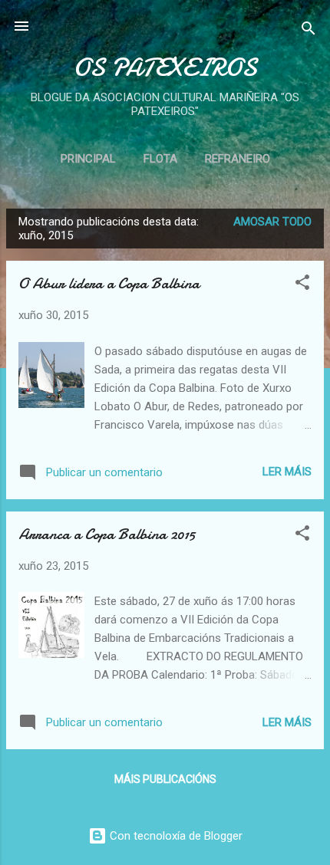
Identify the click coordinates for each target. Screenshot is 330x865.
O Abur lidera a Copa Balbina (109, 283)
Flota (160, 159)
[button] (302, 285)
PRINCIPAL (88, 159)
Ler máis (287, 472)
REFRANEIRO (237, 159)
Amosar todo (272, 222)
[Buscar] (308, 31)
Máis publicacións (165, 779)
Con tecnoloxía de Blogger (175, 836)
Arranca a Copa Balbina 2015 (106, 534)
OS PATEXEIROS (165, 68)
